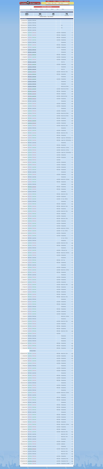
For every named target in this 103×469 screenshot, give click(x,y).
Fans (47, 9)
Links (57, 9)
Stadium (41, 9)
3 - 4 (72, 284)
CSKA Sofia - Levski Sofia (32, 52)
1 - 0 (72, 59)
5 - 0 (72, 186)
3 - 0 (72, 91)
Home (48, 1)
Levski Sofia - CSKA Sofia (32, 49)
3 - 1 (72, 113)
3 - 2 (72, 353)
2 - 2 (72, 76)
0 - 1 (72, 64)
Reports (52, 9)
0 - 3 (72, 345)
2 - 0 (72, 98)
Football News (60, 1)
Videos (54, 1)
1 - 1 (72, 49)
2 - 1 (72, 71)
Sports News (66, 1)
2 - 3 (72, 120)
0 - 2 (72, 179)
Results (36, 9)
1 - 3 (72, 96)
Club (31, 9)
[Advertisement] (79, 26)
